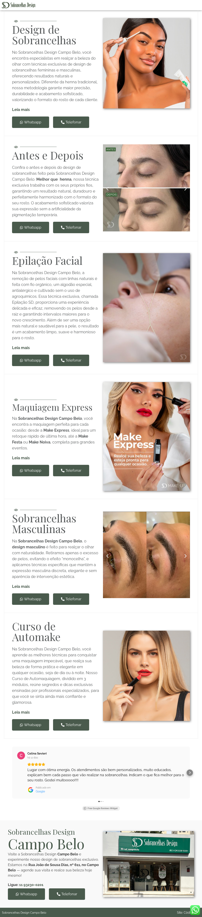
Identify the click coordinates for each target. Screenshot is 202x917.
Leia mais (21, 458)
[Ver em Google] (21, 755)
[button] (107, 188)
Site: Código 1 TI (188, 912)
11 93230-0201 (31, 885)
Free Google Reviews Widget (103, 808)
